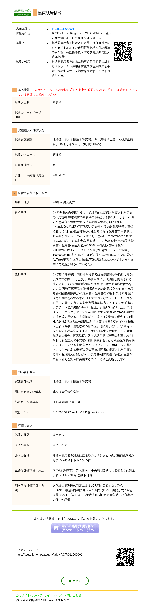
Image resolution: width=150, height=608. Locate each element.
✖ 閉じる (75, 580)
